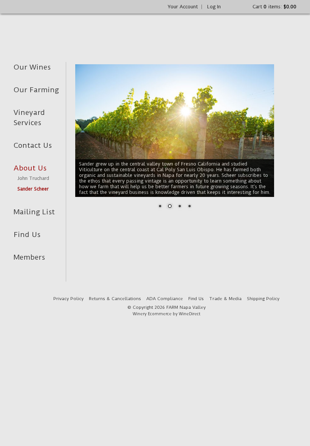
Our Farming (36, 89)
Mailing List (34, 212)
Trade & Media (225, 298)
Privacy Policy (68, 298)
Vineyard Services (29, 117)
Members (29, 257)
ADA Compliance (164, 298)
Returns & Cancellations (115, 298)
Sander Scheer (33, 189)
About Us (30, 168)
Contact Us (33, 145)
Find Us (27, 234)
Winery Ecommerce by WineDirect (166, 313)
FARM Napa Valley (69, 31)
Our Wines (32, 67)
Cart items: (274, 6)
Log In (214, 6)
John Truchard (33, 178)
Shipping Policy (263, 298)
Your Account (183, 6)
